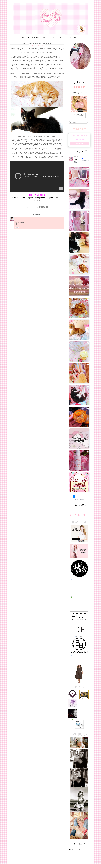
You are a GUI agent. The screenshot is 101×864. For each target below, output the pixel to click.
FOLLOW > (63, 37)
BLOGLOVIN (16, 198)
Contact (77, 37)
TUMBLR (58, 198)
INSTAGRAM (34, 198)
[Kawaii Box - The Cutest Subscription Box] (79, 719)
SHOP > (70, 37)
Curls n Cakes (18, 217)
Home (37, 253)
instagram (39, 144)
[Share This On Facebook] (39, 207)
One (37, 200)
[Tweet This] (42, 207)
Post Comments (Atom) (18, 255)
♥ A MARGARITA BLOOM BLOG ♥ (30, 37)
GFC (51, 198)
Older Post (61, 253)
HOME (44, 37)
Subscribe (79, 143)
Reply (17, 227)
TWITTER (25, 198)
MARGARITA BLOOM (53, 858)
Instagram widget (79, 499)
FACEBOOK (44, 198)
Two (41, 200)
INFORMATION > (53, 37)
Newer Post (14, 253)
